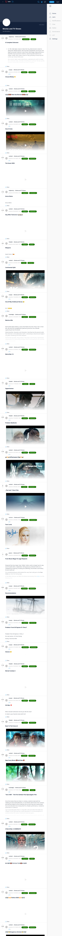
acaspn (10, 69)
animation (32, 72)
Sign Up (51, 2)
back (3, 2)
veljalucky (11, 36)
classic (32, 790)
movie (33, 39)
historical (25, 39)
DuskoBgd (11, 314)
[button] (25, 53)
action (31, 244)
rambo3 (11, 89)
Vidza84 (10, 242)
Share (8, 66)
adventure (32, 211)
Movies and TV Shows (20, 36)
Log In (57, 2)
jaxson (10, 553)
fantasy (31, 263)
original (24, 72)
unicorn (11, 517)
